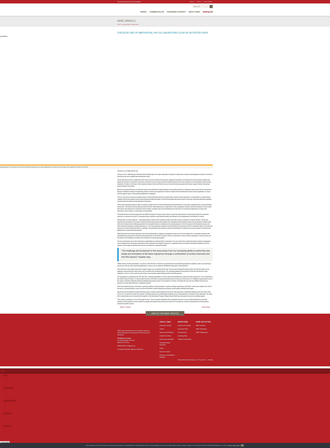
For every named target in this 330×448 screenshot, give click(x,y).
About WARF (194, 12)
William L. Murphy (125, 307)
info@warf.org (131, 346)
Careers (192, 1)
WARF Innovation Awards (18, 405)
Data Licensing (15, 382)
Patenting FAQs (15, 380)
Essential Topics (16, 403)
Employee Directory (165, 325)
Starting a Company (16, 394)
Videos (162, 348)
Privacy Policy (202, 360)
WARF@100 (208, 12)
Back (13, 386)
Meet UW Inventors (16, 392)
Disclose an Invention (184, 325)
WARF (2, 371)
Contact (199, 1)
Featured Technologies (184, 339)
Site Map (210, 360)
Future (13, 432)
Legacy (13, 428)
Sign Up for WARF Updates (165, 313)
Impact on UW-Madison (167, 332)
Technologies (15, 390)
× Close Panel (5, 442)
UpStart (13, 407)
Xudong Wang (206, 307)
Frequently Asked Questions (165, 344)
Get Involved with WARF (167, 339)
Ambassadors (15, 409)
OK (242, 445)
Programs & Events (176, 12)
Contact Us (14, 415)
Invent (143, 12)
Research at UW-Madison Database (167, 356)
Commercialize (156, 12)
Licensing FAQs (182, 336)
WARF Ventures (200, 325)
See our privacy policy (234, 445)
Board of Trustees (165, 352)
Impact (13, 430)
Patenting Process (16, 378)
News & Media (208, 1)
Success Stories (16, 422)
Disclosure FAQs (183, 329)
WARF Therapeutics (202, 332)
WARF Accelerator (201, 329)
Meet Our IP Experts (17, 384)
